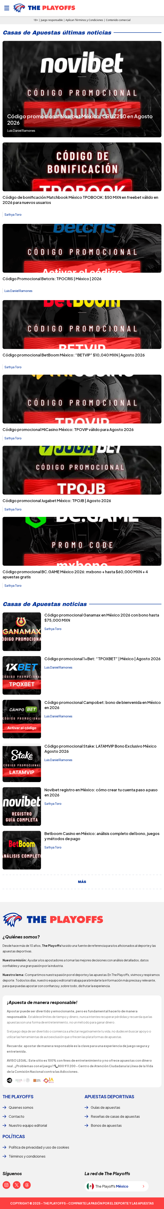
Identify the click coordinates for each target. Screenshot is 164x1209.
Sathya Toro (13, 214)
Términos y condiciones (27, 1156)
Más (82, 882)
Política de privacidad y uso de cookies (39, 1147)
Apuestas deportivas (109, 1096)
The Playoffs (18, 1096)
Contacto (16, 1116)
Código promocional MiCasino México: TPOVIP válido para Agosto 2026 (68, 429)
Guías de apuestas (105, 1107)
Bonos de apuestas (106, 1125)
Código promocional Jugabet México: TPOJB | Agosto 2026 (57, 500)
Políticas (14, 1136)
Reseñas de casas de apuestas (115, 1116)
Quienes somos (21, 1107)
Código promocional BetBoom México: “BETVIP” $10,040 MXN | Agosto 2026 (74, 354)
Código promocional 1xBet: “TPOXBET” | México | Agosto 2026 (102, 658)
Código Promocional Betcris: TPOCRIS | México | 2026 (52, 278)
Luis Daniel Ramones (18, 290)
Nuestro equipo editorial (28, 1125)
